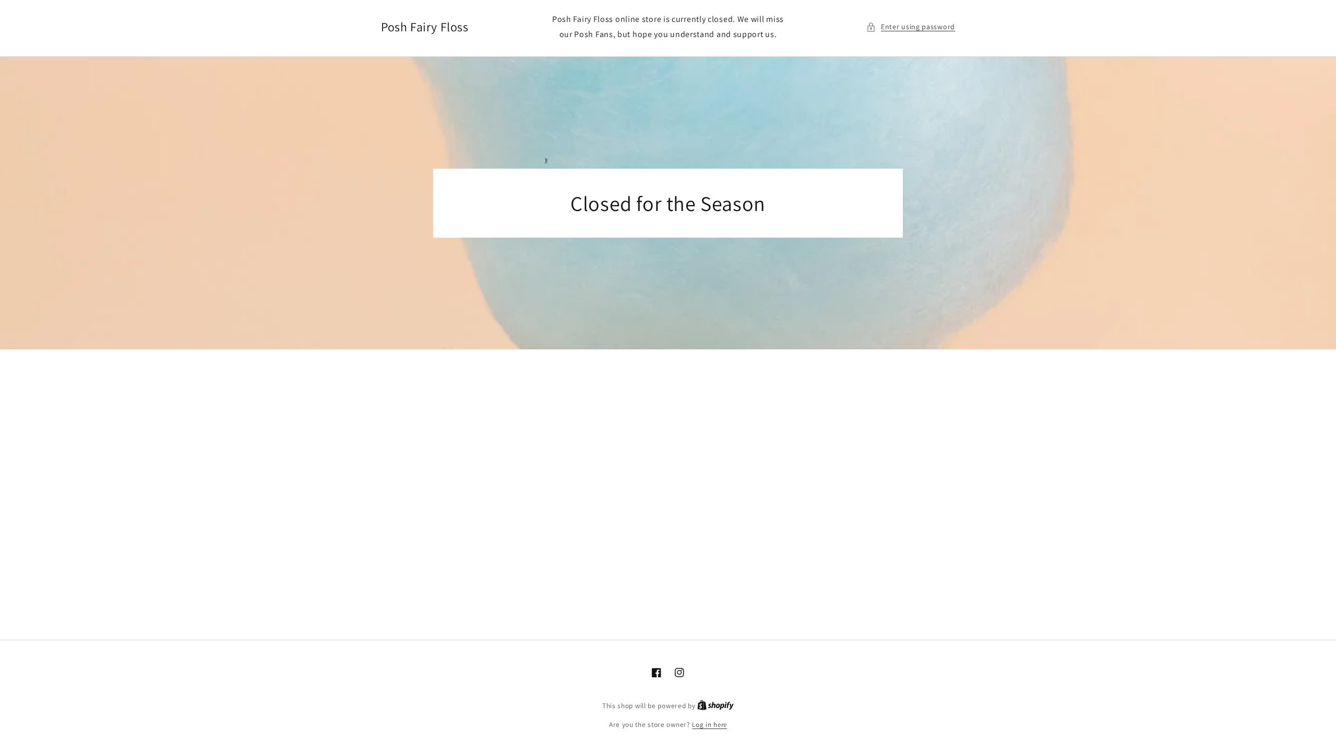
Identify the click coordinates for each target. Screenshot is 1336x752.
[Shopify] (715, 705)
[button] (910, 26)
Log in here (709, 724)
